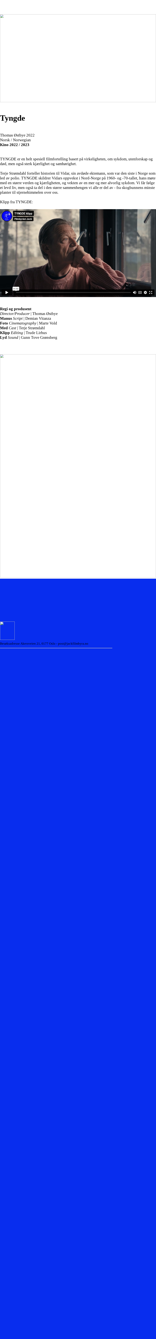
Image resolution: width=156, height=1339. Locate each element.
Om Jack (27, 4)
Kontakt (124, 2)
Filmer (52, 2)
